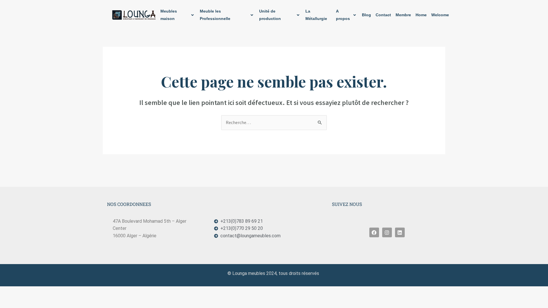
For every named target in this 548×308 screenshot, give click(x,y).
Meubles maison (168, 15)
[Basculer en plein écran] (30, 291)
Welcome (440, 15)
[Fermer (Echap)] (70, 291)
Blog (366, 15)
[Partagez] (50, 291)
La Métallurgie (316, 15)
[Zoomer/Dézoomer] (9, 291)
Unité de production (270, 15)
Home (421, 15)
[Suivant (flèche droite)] (30, 301)
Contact (383, 15)
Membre (403, 15)
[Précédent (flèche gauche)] (9, 301)
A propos (343, 15)
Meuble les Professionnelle (215, 15)
